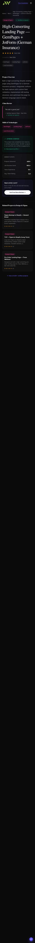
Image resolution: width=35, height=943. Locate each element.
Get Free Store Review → (17, 192)
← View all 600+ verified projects (17, 276)
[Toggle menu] (31, 3)
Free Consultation (23, 3)
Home (4, 13)
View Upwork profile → (12, 149)
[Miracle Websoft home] (6, 3)
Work (9, 13)
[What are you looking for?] (31, 939)
